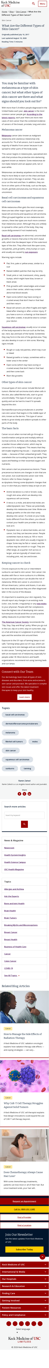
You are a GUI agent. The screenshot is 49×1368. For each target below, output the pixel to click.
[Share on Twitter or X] (24, 794)
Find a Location (24, 1225)
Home (4, 11)
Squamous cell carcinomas (14, 327)
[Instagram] (34, 1323)
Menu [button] (42, 3)
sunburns (10, 768)
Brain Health (10, 910)
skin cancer (29, 111)
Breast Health (10, 939)
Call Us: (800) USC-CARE (24, 1209)
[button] (34, 4)
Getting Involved (24, 1300)
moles (35, 741)
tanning (27, 768)
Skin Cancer (21, 11)
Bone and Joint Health (14, 903)
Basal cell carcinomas (11, 235)
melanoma (10, 732)
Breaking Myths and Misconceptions (21, 925)
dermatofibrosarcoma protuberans (22, 723)
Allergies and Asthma (14, 889)
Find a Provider (24, 1217)
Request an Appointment (24, 1201)
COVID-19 (8, 968)
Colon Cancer (10, 961)
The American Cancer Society (15, 622)
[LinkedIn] (27, 1323)
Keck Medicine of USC (24, 1264)
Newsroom (9, 848)
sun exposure (31, 252)
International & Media (24, 1272)
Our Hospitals (24, 1279)
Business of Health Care (15, 946)
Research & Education (24, 1286)
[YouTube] (21, 1323)
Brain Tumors (10, 918)
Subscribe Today (24, 1249)
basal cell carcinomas (15, 714)
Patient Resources (24, 1308)
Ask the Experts (11, 896)
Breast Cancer (10, 932)
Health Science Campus (15, 862)
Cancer (7, 954)
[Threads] (40, 1323)
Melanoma (6, 135)
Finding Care (24, 1293)
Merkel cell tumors (14, 741)
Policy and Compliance (24, 1315)
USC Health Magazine (14, 869)
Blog (11, 11)
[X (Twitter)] (15, 1323)
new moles (42, 603)
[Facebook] (9, 1323)
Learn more (24, 697)
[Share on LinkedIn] (29, 794)
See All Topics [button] (12, 975)
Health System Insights (15, 855)
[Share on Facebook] (19, 794)
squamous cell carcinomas (17, 759)
